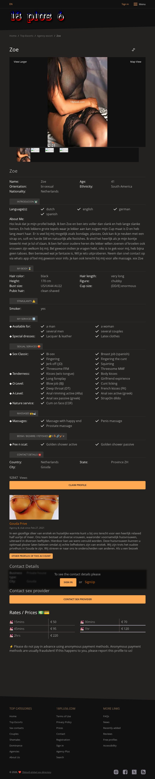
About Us (14, 757)
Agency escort (45, 35)
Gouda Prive (18, 523)
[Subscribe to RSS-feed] (143, 772)
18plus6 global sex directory (36, 772)
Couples (14, 734)
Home (12, 35)
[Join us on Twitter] (134, 772)
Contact (60, 734)
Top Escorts (26, 35)
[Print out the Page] (141, 49)
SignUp (90, 582)
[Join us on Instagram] (116, 772)
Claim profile (77, 485)
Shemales (14, 739)
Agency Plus (63, 751)
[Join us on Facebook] (125, 772)
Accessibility (110, 745)
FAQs (106, 716)
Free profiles (110, 739)
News (106, 722)
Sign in (68, 582)
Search (60, 757)
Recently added (112, 728)
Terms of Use (63, 716)
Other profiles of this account (31, 556)
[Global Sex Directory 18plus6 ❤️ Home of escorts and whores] (38, 17)
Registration (63, 739)
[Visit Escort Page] (34, 507)
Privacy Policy (64, 722)
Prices (59, 728)
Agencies (14, 751)
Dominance (15, 745)
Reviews (107, 734)
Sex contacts (16, 728)
